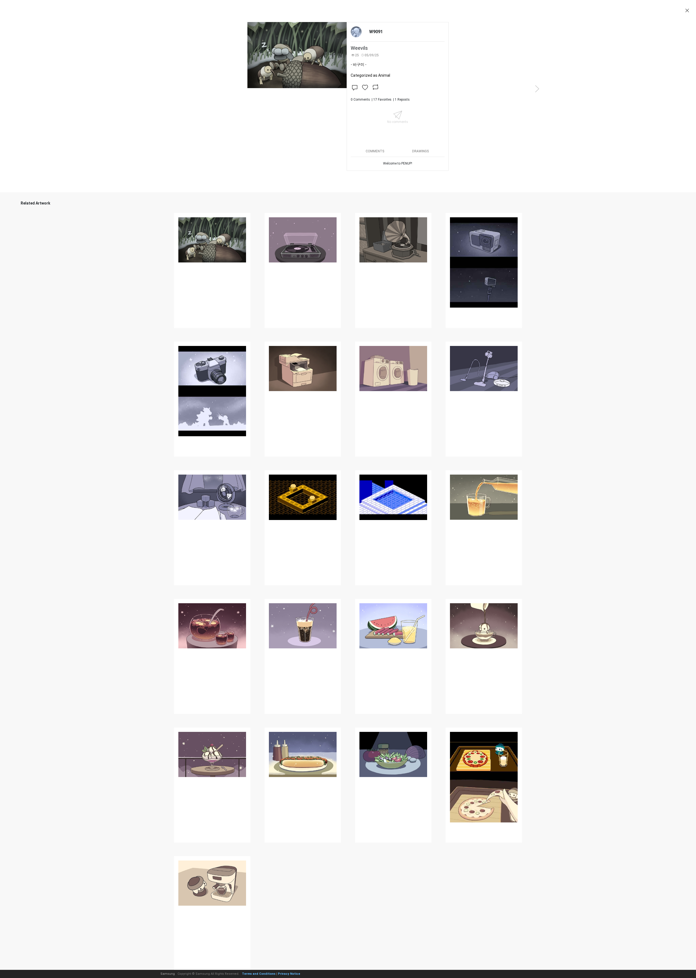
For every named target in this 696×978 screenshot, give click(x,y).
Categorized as (370, 75)
